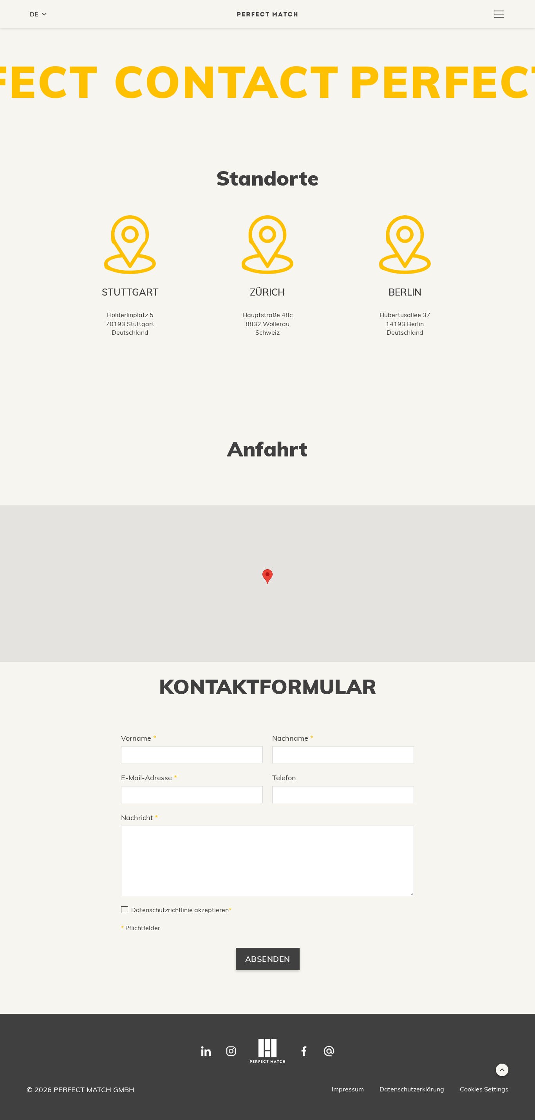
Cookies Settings (484, 1089)
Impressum (348, 1089)
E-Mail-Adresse (149, 777)
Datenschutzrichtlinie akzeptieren (181, 910)
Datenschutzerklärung (412, 1089)
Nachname (292, 738)
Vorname (138, 738)
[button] (39, 14)
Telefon (284, 777)
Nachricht (139, 817)
